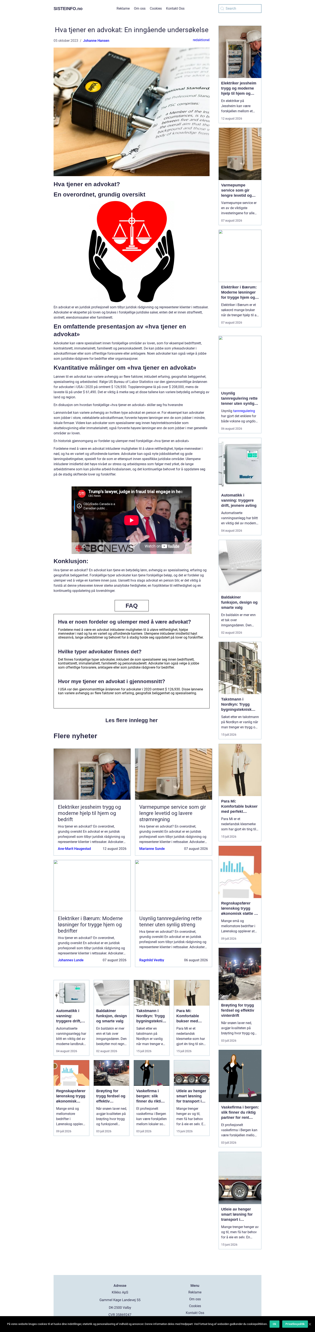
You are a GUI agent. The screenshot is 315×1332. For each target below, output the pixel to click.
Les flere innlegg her (131, 720)
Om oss (140, 8)
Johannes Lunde (71, 960)
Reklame (123, 8)
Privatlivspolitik (295, 1324)
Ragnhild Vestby (151, 960)
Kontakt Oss (175, 8)
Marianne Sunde (152, 849)
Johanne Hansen (96, 41)
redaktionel (201, 40)
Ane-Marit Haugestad (74, 849)
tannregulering (244, 411)
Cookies (156, 8)
